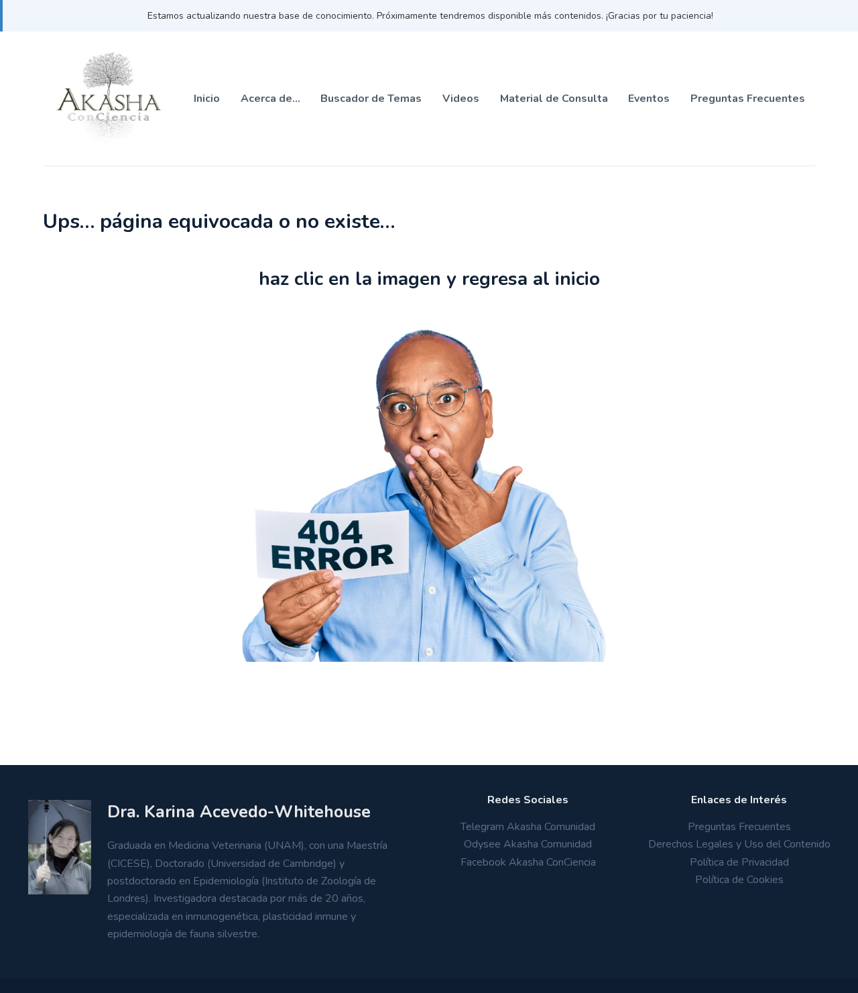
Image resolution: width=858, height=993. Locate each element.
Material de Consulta (554, 98)
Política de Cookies (739, 879)
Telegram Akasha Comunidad (528, 826)
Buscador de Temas (371, 98)
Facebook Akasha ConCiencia (528, 862)
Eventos (649, 98)
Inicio (207, 98)
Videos (460, 98)
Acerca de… (270, 98)
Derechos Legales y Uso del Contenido (739, 844)
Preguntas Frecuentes (747, 98)
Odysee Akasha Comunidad (528, 844)
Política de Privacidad (739, 862)
